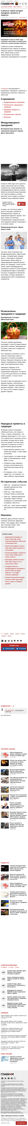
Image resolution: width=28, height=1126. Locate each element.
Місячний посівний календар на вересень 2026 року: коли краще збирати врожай (14, 1036)
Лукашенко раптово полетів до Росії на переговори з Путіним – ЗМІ (13, 1042)
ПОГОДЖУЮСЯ (21, 1123)
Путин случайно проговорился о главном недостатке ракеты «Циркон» (17, 805)
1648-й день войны (6, 6)
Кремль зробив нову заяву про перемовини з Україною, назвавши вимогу (16, 998)
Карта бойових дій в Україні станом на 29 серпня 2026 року (14, 1016)
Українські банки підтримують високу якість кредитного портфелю (17, 1059)
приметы (17, 633)
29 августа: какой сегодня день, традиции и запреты (18, 902)
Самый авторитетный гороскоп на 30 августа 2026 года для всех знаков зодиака (18, 868)
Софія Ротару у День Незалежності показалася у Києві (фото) (16, 985)
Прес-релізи (6, 1054)
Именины (7, 117)
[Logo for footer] (7, 1074)
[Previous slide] (24, 7)
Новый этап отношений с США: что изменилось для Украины (18, 796)
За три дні (11, 967)
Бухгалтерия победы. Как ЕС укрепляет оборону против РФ (17, 771)
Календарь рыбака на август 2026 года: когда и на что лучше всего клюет (14, 562)
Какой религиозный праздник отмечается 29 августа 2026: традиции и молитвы (18, 912)
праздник (6, 633)
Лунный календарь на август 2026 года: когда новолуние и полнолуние (15, 548)
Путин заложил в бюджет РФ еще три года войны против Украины (17, 825)
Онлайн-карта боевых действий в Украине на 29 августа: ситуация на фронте (18, 894)
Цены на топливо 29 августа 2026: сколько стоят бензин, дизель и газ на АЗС (18, 877)
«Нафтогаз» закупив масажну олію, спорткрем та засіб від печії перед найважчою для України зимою (12, 1030)
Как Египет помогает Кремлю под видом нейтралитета (17, 788)
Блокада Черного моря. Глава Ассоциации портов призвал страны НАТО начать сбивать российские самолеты (18, 815)
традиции (4, 635)
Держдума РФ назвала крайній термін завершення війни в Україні (16, 992)
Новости (5, 863)
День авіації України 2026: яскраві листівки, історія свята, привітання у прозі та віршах (14, 1023)
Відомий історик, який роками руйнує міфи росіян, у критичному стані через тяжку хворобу (16, 1005)
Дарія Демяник (23, 17)
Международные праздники (14, 102)
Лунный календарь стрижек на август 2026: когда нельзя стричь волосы (15, 555)
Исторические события (12, 114)
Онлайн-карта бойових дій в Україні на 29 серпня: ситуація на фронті (16, 972)
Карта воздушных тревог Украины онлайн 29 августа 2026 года (18, 754)
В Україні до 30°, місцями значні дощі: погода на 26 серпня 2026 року (12, 1047)
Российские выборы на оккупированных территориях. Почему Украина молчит (18, 780)
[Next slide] (26, 7)
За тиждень (4, 967)
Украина (12, 633)
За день (17, 967)
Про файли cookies (5, 1122)
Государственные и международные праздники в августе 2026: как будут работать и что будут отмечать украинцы (15, 571)
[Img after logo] (17, 3)
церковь (9, 635)
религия (23, 633)
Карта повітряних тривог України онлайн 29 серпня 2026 (15, 979)
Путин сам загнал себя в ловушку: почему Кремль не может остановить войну (18, 763)
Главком (4, 88)
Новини (4, 1013)
